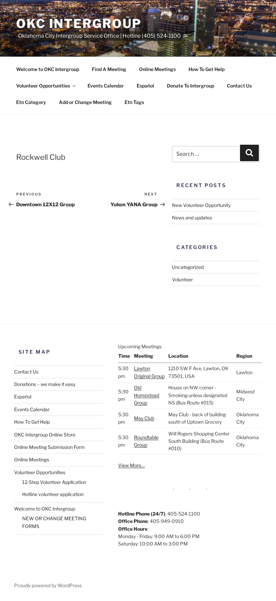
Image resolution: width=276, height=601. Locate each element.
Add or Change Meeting (85, 102)
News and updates (192, 217)
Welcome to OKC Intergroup (47, 69)
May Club (144, 418)
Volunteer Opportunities (43, 86)
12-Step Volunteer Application (54, 482)
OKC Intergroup (79, 23)
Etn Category (31, 102)
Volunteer (182, 279)
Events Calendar (106, 86)
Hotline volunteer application (52, 494)
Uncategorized (188, 267)
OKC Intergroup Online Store (44, 434)
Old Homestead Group (146, 395)
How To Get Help (206, 69)
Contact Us (239, 86)
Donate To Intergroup (190, 86)
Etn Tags (134, 102)
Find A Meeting (109, 69)
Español (145, 86)
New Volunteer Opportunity (201, 205)
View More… (131, 465)
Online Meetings (157, 69)
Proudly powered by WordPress (48, 585)
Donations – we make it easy (44, 384)
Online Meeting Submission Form (49, 447)
